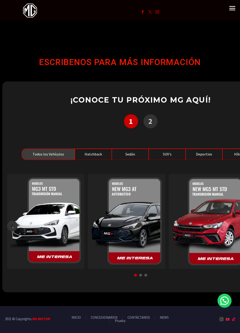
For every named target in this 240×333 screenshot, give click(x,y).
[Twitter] (150, 12)
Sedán (130, 154)
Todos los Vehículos (48, 154)
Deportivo (204, 154)
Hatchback (93, 154)
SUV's (167, 154)
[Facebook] (143, 12)
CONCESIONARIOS (104, 317)
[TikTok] (234, 319)
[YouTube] (227, 319)
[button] (225, 301)
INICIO (76, 317)
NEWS (164, 317)
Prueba (120, 321)
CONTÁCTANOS (139, 317)
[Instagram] (157, 12)
